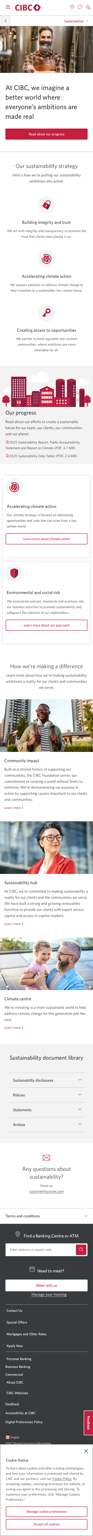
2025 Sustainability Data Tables (43, 456)
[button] (88, 7)
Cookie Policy (62, 1479)
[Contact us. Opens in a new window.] (80, 7)
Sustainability (74, 21)
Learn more (12, 808)
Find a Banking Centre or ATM (51, 1235)
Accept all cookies (47, 1524)
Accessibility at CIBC (20, 1413)
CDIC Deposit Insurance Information (28, 1443)
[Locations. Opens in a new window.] (72, 7)
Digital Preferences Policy (24, 1422)
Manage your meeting (49, 1294)
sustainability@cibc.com (46, 1191)
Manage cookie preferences (47, 1511)
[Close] (86, 1451)
